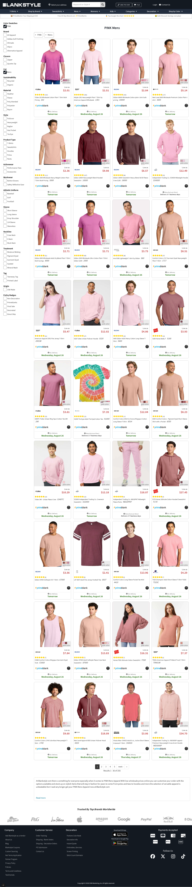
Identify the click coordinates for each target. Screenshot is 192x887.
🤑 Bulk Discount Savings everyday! (168, 16)
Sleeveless (11, 226)
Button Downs (13, 180)
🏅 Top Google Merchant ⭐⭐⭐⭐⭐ (120, 16)
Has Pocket (11, 130)
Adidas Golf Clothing (15, 39)
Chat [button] (138, 5)
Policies (8, 867)
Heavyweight (12, 122)
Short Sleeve (12, 210)
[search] (102, 4)
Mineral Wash (12, 267)
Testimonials (9, 875)
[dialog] (3, 885)
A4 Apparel (11, 35)
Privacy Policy (10, 863)
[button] (124, 5)
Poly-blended (12, 101)
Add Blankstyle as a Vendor (15, 835)
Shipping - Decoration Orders (46, 843)
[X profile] (163, 858)
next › (120, 766)
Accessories (11, 172)
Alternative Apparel (14, 51)
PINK (9, 26)
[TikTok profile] (183, 858)
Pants (9, 159)
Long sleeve (12, 214)
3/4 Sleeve (11, 222)
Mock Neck (11, 243)
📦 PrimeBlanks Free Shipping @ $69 (24, 16)
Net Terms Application (13, 855)
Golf (9, 197)
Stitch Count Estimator (75, 855)
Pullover (10, 118)
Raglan (10, 126)
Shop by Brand (34, 11)
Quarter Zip (11, 63)
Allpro (9, 47)
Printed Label (12, 280)
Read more (41, 797)
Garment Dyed (13, 260)
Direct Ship (11, 314)
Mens (76, 11)
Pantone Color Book (74, 835)
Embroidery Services (74, 847)
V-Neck (10, 239)
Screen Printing (72, 851)
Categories (130, 11)
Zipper (9, 60)
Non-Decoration (13, 298)
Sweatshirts (57, 11)
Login (155, 5)
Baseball (10, 193)
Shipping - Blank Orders (44, 839)
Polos (9, 155)
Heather (10, 94)
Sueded (10, 264)
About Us (8, 839)
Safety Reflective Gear (15, 184)
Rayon (9, 109)
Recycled (10, 81)
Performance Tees (14, 168)
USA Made (11, 289)
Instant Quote (72, 843)
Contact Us (166, 5)
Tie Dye (10, 134)
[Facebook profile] (152, 858)
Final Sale (11, 306)
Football (10, 201)
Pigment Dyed (12, 256)
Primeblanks (12, 302)
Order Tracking (41, 835)
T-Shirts (13, 11)
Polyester (11, 105)
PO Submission (41, 847)
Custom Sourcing (11, 851)
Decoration (151, 11)
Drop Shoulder (13, 218)
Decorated (11, 310)
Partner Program (11, 859)
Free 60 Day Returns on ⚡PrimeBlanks (72, 16)
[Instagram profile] (173, 858)
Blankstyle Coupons (12, 847)
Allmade (10, 43)
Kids (112, 11)
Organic (10, 85)
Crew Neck (11, 235)
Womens (94, 11)
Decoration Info (72, 839)
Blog (7, 843)
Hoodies (10, 151)
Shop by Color (175, 11)
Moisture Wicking (13, 252)
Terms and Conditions (13, 871)
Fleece (9, 98)
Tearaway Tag (12, 277)
